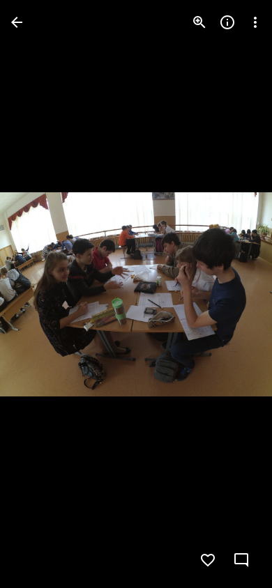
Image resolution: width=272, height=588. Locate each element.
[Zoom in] (199, 22)
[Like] (207, 560)
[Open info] (227, 22)
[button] (39, 294)
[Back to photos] (16, 22)
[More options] (255, 22)
